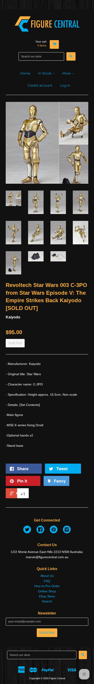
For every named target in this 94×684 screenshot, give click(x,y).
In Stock (45, 73)
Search (47, 601)
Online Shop (47, 591)
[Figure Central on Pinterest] (53, 530)
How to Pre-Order (47, 586)
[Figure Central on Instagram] (67, 530)
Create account (40, 85)
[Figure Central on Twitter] (27, 530)
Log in (65, 85)
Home (25, 73)
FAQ (47, 581)
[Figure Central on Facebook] (40, 530)
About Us (47, 576)
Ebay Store (47, 596)
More (67, 73)
